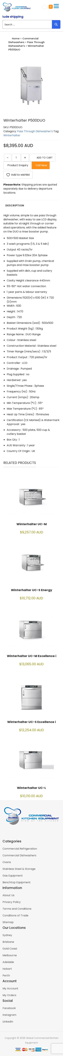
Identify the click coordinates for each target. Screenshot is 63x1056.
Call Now (40, 165)
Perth (6, 975)
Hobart (7, 969)
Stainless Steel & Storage (19, 869)
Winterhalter (11, 135)
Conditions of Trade (15, 915)
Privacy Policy (12, 902)
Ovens (7, 862)
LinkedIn (8, 1022)
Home (15, 38)
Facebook (9, 1008)
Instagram (9, 1015)
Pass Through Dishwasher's (35, 131)
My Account (10, 988)
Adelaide (8, 962)
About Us (8, 895)
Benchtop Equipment (17, 882)
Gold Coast (10, 949)
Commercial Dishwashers (19, 855)
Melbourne (10, 955)
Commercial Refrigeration (20, 849)
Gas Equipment (13, 876)
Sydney (7, 935)
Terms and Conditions (17, 909)
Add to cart (45, 157)
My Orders (9, 995)
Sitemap (8, 922)
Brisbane (8, 942)
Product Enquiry (17, 165)
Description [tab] (14, 205)
